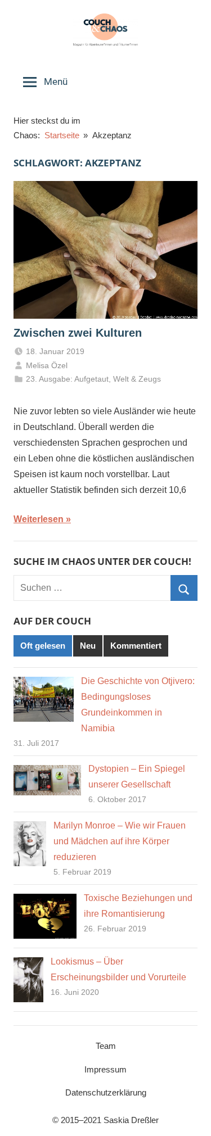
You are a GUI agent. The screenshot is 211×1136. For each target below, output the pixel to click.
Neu (88, 645)
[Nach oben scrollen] (190, 1115)
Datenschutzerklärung (105, 1092)
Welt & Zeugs (137, 378)
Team (106, 1046)
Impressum (105, 1069)
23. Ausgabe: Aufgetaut (67, 378)
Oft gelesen (42, 645)
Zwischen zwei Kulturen (78, 333)
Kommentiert (135, 645)
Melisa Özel (47, 365)
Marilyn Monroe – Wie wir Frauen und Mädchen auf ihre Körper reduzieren (119, 841)
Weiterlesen (39, 519)
